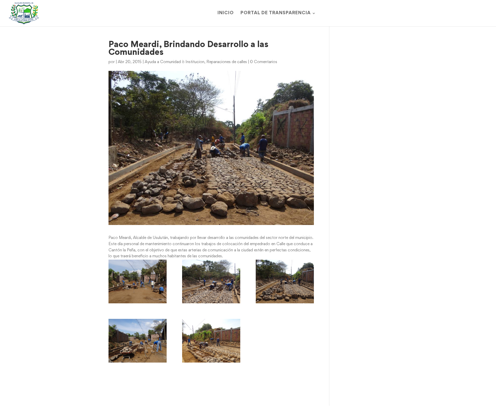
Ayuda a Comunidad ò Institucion (174, 62)
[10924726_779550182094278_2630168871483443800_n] (138, 341)
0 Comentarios (263, 62)
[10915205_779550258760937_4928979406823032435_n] (211, 281)
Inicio (226, 13)
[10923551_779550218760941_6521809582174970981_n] (285, 281)
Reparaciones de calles (226, 62)
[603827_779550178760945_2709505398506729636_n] (138, 281)
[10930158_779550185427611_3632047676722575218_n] (211, 341)
